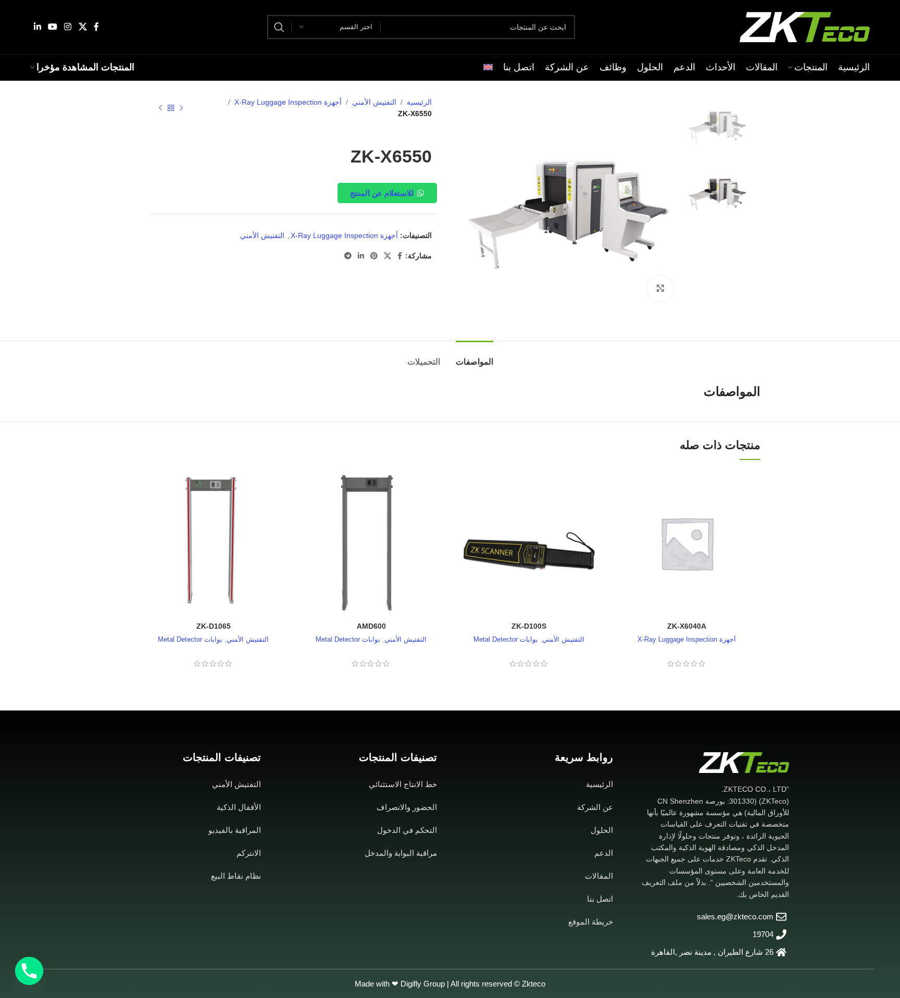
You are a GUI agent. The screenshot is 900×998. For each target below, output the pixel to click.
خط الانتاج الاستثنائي (403, 784)
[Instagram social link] (68, 27)
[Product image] (529, 543)
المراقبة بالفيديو (234, 830)
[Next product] (160, 108)
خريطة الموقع (590, 921)
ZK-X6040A (686, 626)
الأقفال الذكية (239, 807)
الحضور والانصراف (407, 807)
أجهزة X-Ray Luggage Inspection (288, 102)
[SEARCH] (279, 27)
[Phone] (29, 971)
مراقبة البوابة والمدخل (401, 853)
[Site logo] (805, 26)
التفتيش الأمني (374, 102)
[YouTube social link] (53, 27)
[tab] (474, 356)
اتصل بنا (600, 898)
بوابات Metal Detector (505, 639)
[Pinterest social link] (374, 256)
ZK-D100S (528, 626)
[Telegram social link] (348, 256)
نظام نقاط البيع (236, 875)
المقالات (599, 875)
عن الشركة (595, 807)
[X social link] (82, 27)
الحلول (602, 830)
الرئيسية (419, 102)
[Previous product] (181, 108)
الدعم (603, 853)
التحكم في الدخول (407, 830)
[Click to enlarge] (660, 289)
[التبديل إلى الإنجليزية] (488, 67)
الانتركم (248, 853)
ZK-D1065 (213, 626)
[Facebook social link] (96, 27)
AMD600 (371, 626)
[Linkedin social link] (37, 27)
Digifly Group (423, 983)
